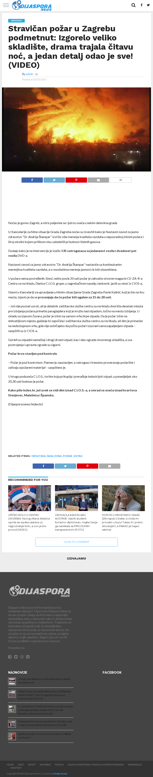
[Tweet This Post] (54, 179)
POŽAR (67, 456)
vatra (77, 456)
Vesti (21, 764)
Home (10, 764)
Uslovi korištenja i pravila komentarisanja (96, 764)
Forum (59, 764)
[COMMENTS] (120, 179)
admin (29, 74)
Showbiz (45, 764)
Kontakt (16, 767)
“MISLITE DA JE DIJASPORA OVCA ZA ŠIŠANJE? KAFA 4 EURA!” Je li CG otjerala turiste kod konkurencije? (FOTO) (45, 695)
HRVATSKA (38, 456)
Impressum (135, 764)
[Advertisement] (76, 204)
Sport (32, 764)
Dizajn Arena (60, 773)
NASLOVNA (54, 456)
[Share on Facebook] (32, 179)
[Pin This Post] (76, 179)
